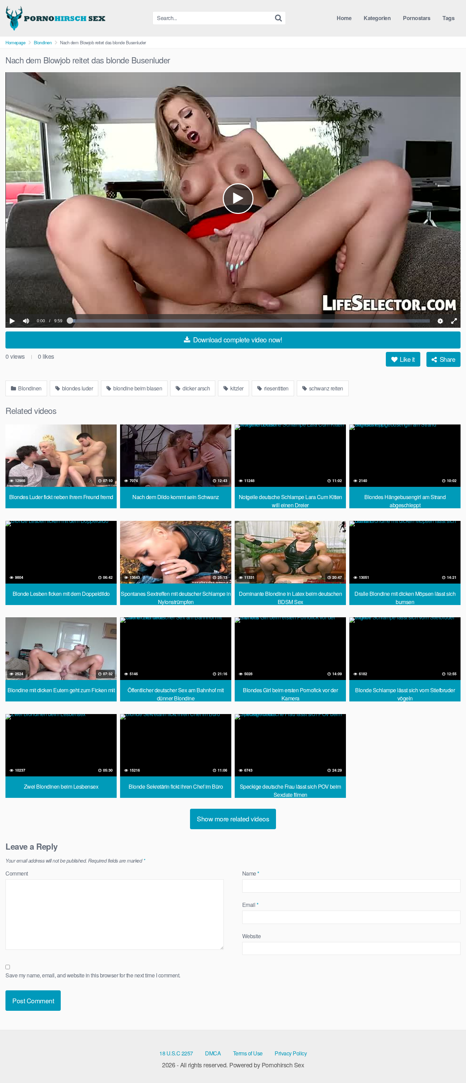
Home (344, 18)
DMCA (213, 1053)
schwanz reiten (325, 388)
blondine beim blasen (137, 388)
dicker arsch (195, 388)
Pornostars (416, 18)
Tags (448, 18)
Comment (16, 873)
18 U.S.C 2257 (176, 1053)
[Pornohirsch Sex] (56, 18)
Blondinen (43, 42)
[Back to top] (447, 1061)
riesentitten (276, 388)
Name (250, 873)
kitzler (236, 388)
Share (446, 359)
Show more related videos (233, 818)
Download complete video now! (236, 339)
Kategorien (377, 18)
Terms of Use (248, 1053)
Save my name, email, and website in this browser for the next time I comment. (92, 975)
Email (250, 905)
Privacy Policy (291, 1053)
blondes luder (77, 388)
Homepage (15, 42)
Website (251, 936)
